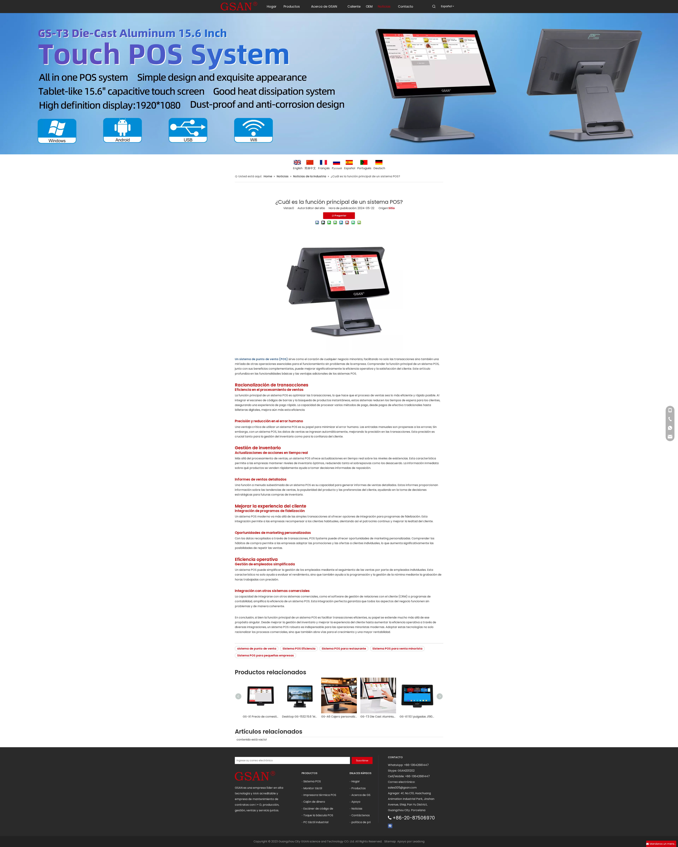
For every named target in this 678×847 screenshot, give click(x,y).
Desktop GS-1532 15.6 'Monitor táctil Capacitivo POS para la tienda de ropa (300, 717)
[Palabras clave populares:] (434, 6)
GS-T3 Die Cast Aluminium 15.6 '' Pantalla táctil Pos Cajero (378, 717)
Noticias (356, 809)
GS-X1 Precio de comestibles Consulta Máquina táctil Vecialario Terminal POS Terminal (260, 717)
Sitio (391, 208)
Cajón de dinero (314, 802)
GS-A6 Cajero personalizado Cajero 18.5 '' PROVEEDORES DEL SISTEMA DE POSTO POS (339, 717)
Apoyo (355, 802)
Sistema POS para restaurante (344, 649)
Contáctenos (360, 815)
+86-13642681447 (416, 765)
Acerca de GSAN (362, 795)
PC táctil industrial (315, 822)
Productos (358, 788)
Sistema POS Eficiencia (298, 649)
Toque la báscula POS (318, 815)
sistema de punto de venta (256, 649)
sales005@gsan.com (402, 788)
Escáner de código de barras (323, 809)
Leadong (418, 841)
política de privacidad (366, 822)
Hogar (355, 781)
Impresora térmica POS (319, 795)
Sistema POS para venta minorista (397, 649)
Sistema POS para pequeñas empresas (265, 655)
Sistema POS (312, 781)
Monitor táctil (312, 788)
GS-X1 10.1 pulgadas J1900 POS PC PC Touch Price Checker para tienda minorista (417, 717)
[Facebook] (390, 825)
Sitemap (390, 841)
